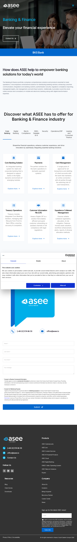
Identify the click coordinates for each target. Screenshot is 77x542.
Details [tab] (38, 261)
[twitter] (4, 470)
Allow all (63, 285)
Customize (37, 285)
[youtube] (8, 470)
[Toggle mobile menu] (73, 6)
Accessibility (16, 537)
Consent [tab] (13, 261)
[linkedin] (12, 470)
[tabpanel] (38, 198)
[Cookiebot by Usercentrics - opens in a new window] (66, 255)
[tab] (7, 132)
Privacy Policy (65, 525)
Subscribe (48, 530)
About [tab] (64, 261)
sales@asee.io (64, 398)
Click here (6, 398)
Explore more (12, 189)
